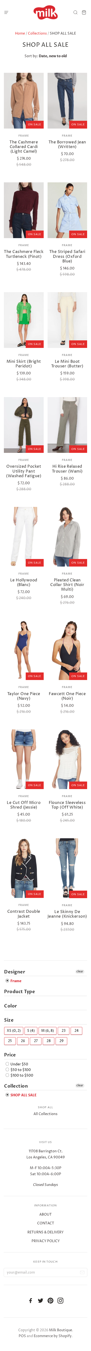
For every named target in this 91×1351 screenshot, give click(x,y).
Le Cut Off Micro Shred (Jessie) (24, 805)
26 (23, 1041)
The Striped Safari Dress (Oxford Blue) (67, 256)
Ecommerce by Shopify (53, 1336)
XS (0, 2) (14, 1030)
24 (76, 1030)
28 (49, 1041)
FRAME (23, 136)
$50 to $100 (20, 1070)
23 (64, 1030)
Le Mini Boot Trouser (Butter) (67, 364)
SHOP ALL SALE (23, 1095)
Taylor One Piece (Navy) (23, 696)
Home (20, 33)
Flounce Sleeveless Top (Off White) (67, 805)
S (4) (31, 1030)
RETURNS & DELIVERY (45, 1232)
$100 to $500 (21, 1075)
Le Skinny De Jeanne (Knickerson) (67, 914)
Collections (37, 33)
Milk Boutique (60, 1330)
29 (61, 1041)
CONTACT (45, 1223)
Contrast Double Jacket (23, 914)
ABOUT (45, 1214)
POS (22, 1336)
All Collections (45, 1114)
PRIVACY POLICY (46, 1241)
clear (79, 971)
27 (36, 1041)
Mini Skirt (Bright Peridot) (24, 364)
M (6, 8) (47, 1030)
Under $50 (19, 1064)
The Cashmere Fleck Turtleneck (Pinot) (23, 254)
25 (10, 1041)
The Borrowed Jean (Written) (67, 144)
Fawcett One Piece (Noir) (67, 696)
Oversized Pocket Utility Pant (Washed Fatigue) (23, 471)
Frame (23, 355)
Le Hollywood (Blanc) (23, 582)
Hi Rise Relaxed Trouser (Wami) (67, 469)
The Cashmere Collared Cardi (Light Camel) (23, 147)
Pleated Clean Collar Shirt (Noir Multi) (67, 585)
